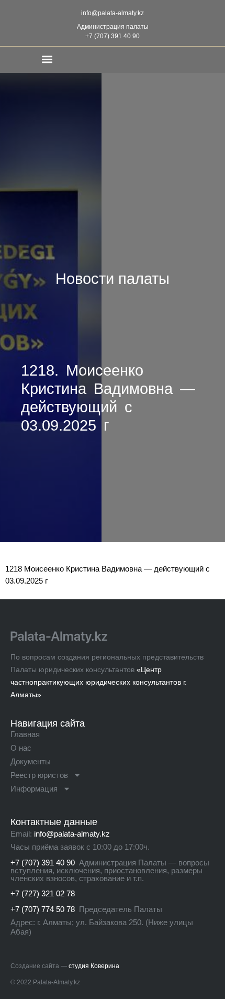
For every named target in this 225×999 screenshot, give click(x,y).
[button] (46, 59)
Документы (30, 761)
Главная (25, 734)
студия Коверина (94, 966)
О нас (20, 747)
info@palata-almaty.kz (112, 13)
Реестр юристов (39, 775)
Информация (34, 788)
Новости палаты (112, 278)
